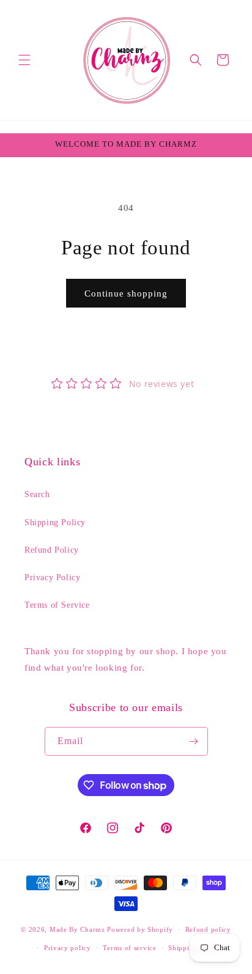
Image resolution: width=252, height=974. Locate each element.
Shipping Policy (55, 522)
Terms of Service (57, 605)
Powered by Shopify (140, 929)
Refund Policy (51, 550)
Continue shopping (126, 293)
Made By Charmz (79, 929)
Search (37, 494)
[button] (24, 59)
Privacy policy (67, 947)
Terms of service (129, 947)
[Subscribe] (193, 741)
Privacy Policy (52, 577)
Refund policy (208, 929)
